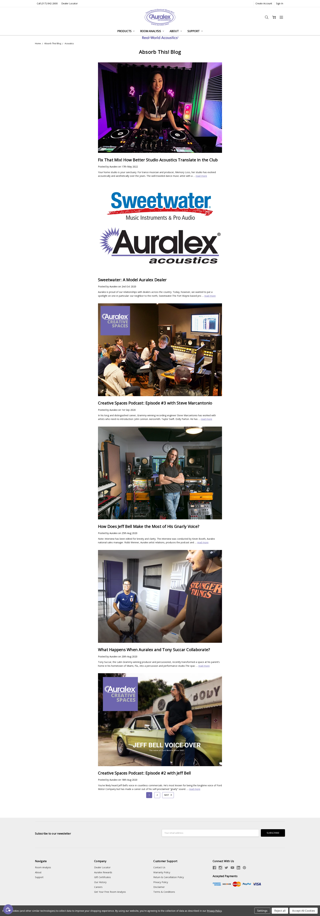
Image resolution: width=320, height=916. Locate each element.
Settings (262, 911)
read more (201, 175)
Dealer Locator (69, 3)
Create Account (264, 3)
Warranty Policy (161, 872)
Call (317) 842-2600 (47, 3)
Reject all (280, 911)
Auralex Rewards (103, 872)
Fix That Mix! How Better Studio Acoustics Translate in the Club (158, 159)
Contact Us (159, 867)
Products (124, 31)
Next (167, 795)
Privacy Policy (160, 882)
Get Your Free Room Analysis (110, 891)
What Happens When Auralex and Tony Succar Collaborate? (154, 649)
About (175, 31)
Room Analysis (151, 31)
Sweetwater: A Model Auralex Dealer (132, 279)
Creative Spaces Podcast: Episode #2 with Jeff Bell (144, 773)
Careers (98, 887)
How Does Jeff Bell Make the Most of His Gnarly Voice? (148, 526)
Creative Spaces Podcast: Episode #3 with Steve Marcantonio (155, 403)
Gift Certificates (102, 877)
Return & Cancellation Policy (168, 877)
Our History (100, 882)
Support (194, 31)
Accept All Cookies (303, 911)
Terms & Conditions (164, 891)
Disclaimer (159, 887)
